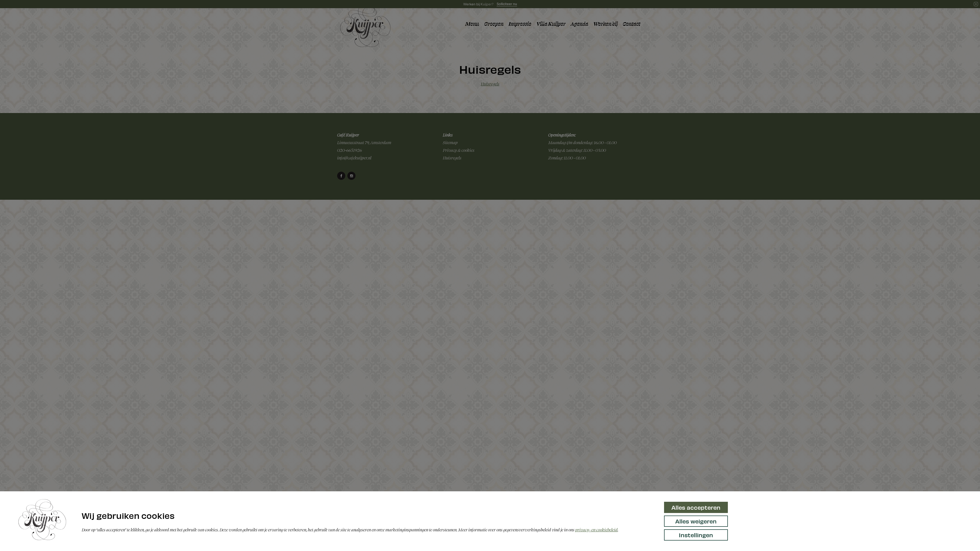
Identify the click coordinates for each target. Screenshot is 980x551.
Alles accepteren (695, 507)
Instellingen (696, 534)
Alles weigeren (696, 521)
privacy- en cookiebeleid (596, 529)
